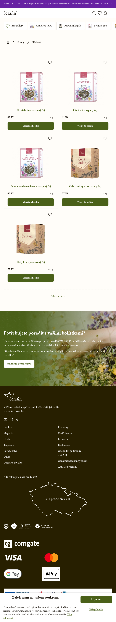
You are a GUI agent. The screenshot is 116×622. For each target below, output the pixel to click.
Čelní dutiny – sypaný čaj (31, 110)
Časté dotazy (65, 433)
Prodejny (63, 427)
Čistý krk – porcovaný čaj (31, 262)
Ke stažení (63, 439)
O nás (7, 457)
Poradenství (10, 451)
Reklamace (64, 445)
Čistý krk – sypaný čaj (85, 110)
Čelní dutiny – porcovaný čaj (85, 186)
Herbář (8, 439)
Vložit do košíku (31, 126)
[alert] (58, 607)
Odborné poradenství (19, 364)
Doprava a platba (13, 463)
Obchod (8, 427)
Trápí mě (9, 445)
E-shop (20, 42)
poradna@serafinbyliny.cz (54, 351)
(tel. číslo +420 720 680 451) (58, 341)
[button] (96, 610)
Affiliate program (67, 467)
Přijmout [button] (96, 599)
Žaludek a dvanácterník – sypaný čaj (31, 186)
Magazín (8, 433)
